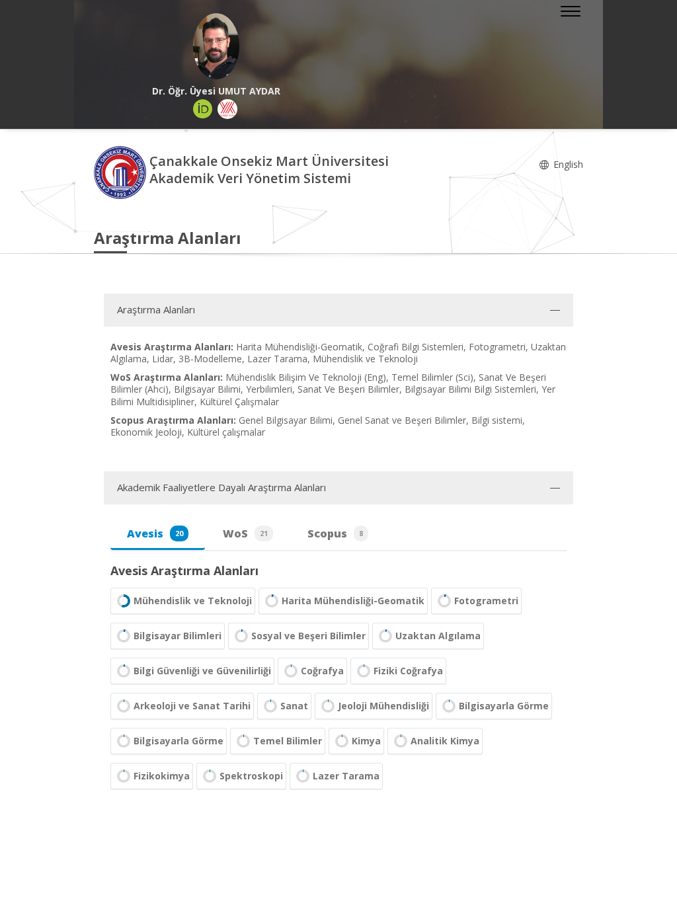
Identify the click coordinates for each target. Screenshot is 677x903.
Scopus (335, 533)
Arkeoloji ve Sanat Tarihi (192, 705)
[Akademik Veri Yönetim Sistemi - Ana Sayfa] (121, 171)
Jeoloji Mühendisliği (383, 705)
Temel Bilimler (287, 740)
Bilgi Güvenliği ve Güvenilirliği (202, 670)
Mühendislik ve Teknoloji (193, 600)
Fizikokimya (162, 775)
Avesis (155, 533)
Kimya (366, 740)
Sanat (294, 705)
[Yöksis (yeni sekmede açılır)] (227, 109)
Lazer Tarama (346, 775)
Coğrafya (322, 670)
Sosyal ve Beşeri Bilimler (308, 635)
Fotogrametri (486, 600)
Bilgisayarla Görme (504, 705)
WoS (245, 533)
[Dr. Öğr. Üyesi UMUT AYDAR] (216, 46)
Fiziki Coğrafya (408, 670)
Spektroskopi (251, 775)
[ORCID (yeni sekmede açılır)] (203, 109)
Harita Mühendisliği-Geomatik (353, 600)
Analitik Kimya (445, 740)
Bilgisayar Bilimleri (177, 635)
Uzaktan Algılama (438, 635)
